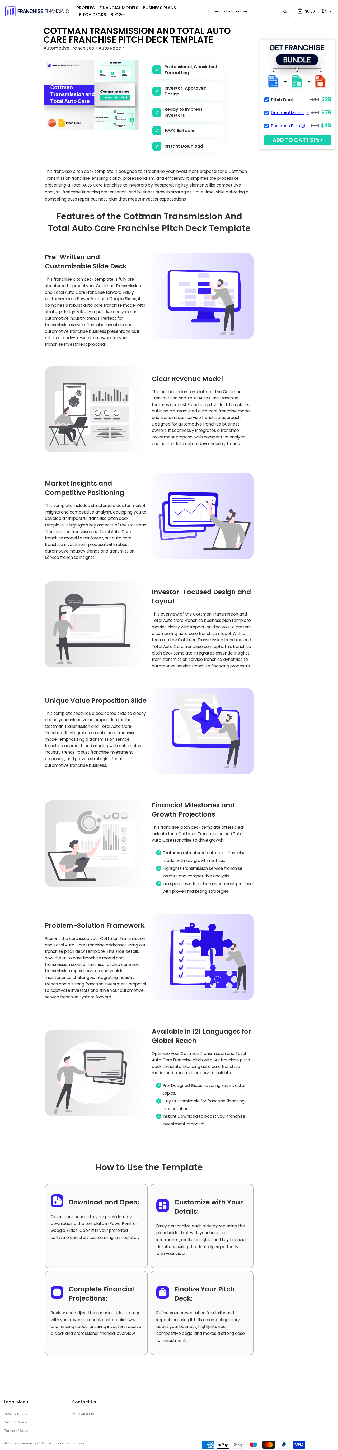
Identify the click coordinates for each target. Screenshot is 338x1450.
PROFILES (86, 8)
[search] (285, 11)
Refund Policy (15, 1422)
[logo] (37, 11)
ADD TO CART (298, 140)
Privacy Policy (15, 1413)
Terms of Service (18, 1430)
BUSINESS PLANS (159, 8)
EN (324, 11)
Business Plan (285, 126)
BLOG (116, 15)
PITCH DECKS (92, 15)
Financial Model (287, 113)
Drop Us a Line (84, 1413)
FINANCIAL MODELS (119, 8)
